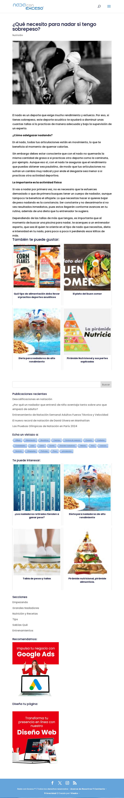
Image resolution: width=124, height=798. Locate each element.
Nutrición (17, 35)
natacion (103, 446)
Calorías (57, 440)
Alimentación (30, 440)
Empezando (20, 602)
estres (42, 446)
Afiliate (18, 440)
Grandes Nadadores (25, 608)
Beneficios (44, 440)
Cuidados (100, 440)
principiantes (67, 451)
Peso (55, 451)
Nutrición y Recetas (25, 614)
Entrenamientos (22, 630)
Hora (93, 446)
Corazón (89, 440)
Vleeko (74, 793)
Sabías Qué (20, 625)
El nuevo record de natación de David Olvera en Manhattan (51, 420)
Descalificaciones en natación (32, 399)
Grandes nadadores (67, 446)
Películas (44, 451)
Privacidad (50, 793)
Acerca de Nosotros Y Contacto (87, 789)
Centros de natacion (72, 440)
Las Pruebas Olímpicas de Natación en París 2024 (44, 426)
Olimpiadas (31, 451)
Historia (83, 446)
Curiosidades (20, 446)
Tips (15, 619)
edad (32, 446)
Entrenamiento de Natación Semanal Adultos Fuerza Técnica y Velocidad (60, 415)
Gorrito (52, 446)
